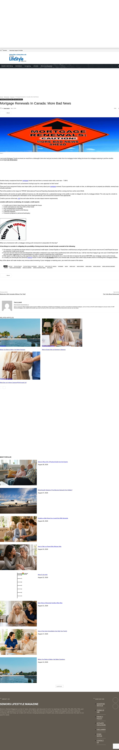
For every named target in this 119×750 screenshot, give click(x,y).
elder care (41, 266)
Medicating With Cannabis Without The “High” (13, 294)
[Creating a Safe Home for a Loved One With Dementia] (18, 529)
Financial (12, 97)
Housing (7, 99)
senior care (72, 266)
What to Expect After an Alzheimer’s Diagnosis (54, 349)
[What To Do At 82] (18, 585)
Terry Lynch (7, 108)
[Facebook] (118, 50)
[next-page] (4, 387)
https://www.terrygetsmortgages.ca (21, 304)
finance (30, 257)
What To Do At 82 (42, 574)
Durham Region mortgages (30, 266)
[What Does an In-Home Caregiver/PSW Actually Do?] (20, 366)
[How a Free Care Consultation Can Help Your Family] (18, 642)
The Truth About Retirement (111, 294)
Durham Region (18, 266)
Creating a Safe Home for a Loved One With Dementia (53, 518)
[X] (22, 113)
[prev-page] (1, 387)
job (19, 198)
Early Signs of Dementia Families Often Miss (50, 603)
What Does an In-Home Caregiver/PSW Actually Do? (13, 382)
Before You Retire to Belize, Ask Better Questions (12, 349)
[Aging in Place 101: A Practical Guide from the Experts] (18, 472)
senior (66, 266)
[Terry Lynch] (1, 108)
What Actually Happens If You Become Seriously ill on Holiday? (55, 490)
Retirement (6, 97)
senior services (97, 266)
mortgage (25, 180)
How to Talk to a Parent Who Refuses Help (49, 546)
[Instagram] (115, 706)
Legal (12, 99)
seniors (6, 267)
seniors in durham (27, 267)
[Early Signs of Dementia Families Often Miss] (18, 613)
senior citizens (80, 266)
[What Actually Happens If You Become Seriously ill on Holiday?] (18, 501)
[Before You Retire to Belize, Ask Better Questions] (20, 333)
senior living (88, 266)
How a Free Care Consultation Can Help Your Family (52, 631)
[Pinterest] (28, 113)
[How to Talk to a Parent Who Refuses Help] (18, 557)
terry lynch (49, 267)
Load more (59, 686)
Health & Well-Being (18, 99)
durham (10, 266)
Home (1, 97)
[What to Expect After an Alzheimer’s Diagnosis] (62, 333)
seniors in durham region (39, 267)
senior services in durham (108, 266)
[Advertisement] (67, 58)
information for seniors (50, 266)
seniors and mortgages (15, 267)
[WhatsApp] (35, 113)
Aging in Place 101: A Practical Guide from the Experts (53, 461)
